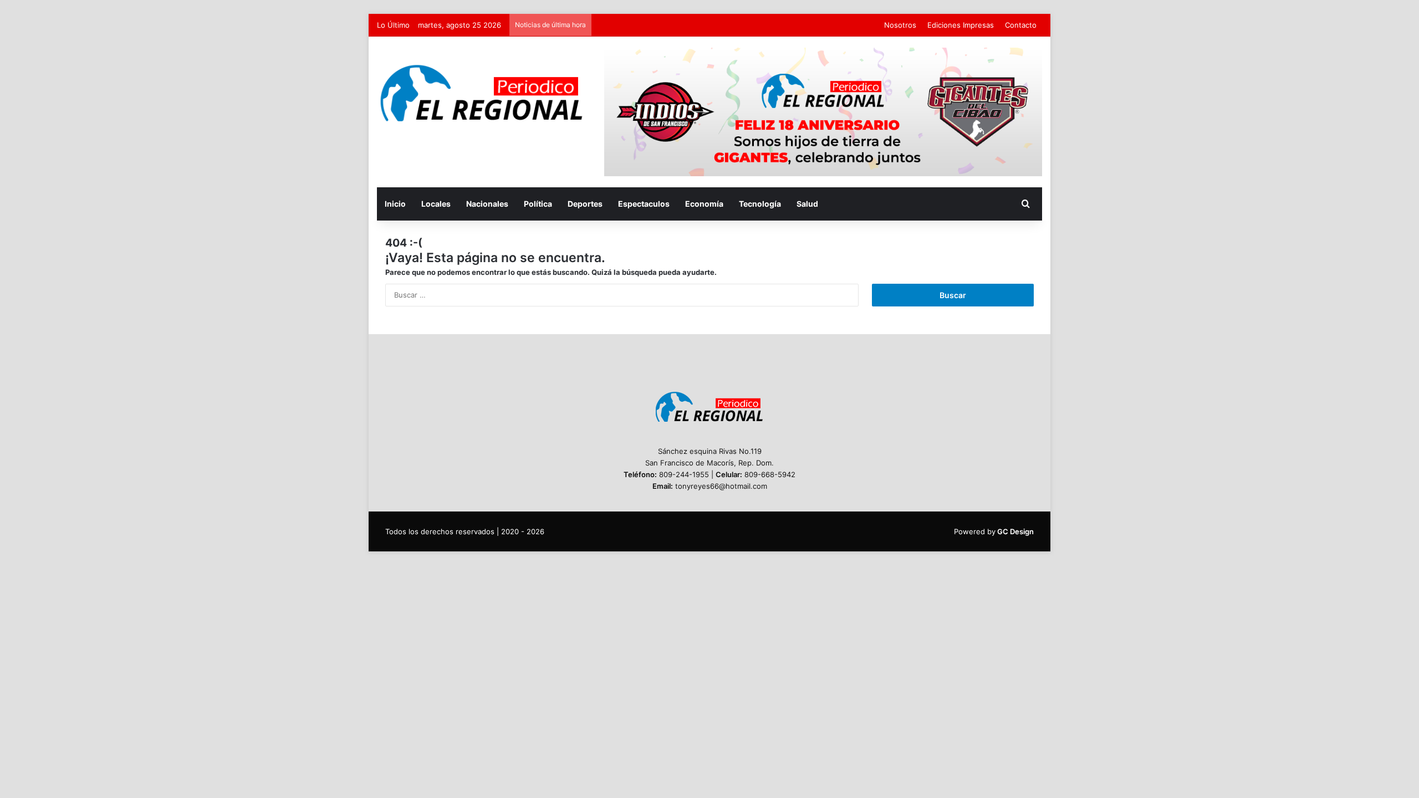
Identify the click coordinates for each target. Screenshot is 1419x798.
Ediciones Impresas (960, 25)
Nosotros (900, 25)
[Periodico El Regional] (482, 93)
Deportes (585, 203)
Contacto (1021, 25)
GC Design (1015, 531)
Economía (704, 203)
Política (538, 203)
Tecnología (760, 203)
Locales (436, 203)
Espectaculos (644, 203)
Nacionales (487, 203)
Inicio (395, 203)
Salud (807, 203)
